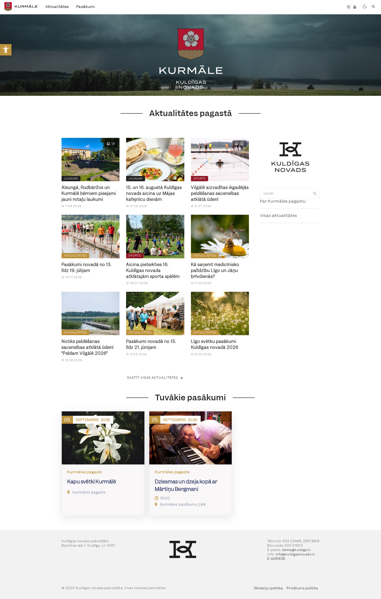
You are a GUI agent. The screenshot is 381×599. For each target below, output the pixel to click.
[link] (5, 49)
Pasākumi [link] (85, 6)
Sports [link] (199, 178)
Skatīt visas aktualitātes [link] (152, 377)
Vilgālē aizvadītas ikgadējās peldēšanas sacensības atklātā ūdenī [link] (220, 193)
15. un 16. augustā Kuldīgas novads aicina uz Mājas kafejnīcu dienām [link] (154, 193)
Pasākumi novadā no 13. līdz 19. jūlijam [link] (86, 267)
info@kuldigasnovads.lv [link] (295, 554)
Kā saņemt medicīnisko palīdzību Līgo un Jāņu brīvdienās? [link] (215, 270)
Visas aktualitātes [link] (278, 215)
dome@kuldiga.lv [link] (296, 550)
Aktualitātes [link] (57, 6)
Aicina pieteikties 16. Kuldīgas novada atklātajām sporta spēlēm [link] (153, 270)
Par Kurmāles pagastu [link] (283, 201)
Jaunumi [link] (71, 178)
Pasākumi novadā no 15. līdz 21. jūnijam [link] (151, 344)
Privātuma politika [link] (302, 588)
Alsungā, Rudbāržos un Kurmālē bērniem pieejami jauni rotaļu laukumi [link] (89, 193)
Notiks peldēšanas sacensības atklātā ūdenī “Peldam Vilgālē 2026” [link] (88, 347)
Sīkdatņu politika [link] (268, 588)
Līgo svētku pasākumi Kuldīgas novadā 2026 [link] (214, 344)
